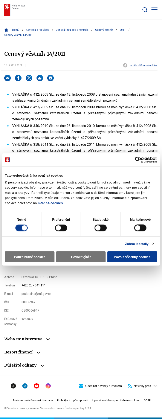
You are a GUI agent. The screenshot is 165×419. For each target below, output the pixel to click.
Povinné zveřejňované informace (33, 400)
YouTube (36, 385)
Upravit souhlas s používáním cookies (115, 400)
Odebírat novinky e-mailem (103, 386)
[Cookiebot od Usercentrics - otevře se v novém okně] (138, 160)
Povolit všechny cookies (132, 256)
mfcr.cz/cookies (50, 203)
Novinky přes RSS (145, 386)
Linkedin (25, 385)
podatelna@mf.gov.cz (36, 293)
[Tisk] (50, 78)
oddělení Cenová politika (143, 65)
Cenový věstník (104, 29)
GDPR (147, 400)
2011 (123, 29)
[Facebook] (18, 78)
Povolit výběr (81, 256)
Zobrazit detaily (137, 244)
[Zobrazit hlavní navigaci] (154, 9)
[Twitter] (29, 78)
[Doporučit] (40, 78)
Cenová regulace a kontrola (72, 29)
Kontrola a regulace (37, 29)
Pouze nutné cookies (29, 256)
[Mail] (7, 78)
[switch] (61, 228)
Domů (15, 29)
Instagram (48, 385)
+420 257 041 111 (33, 285)
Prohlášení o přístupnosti (72, 400)
